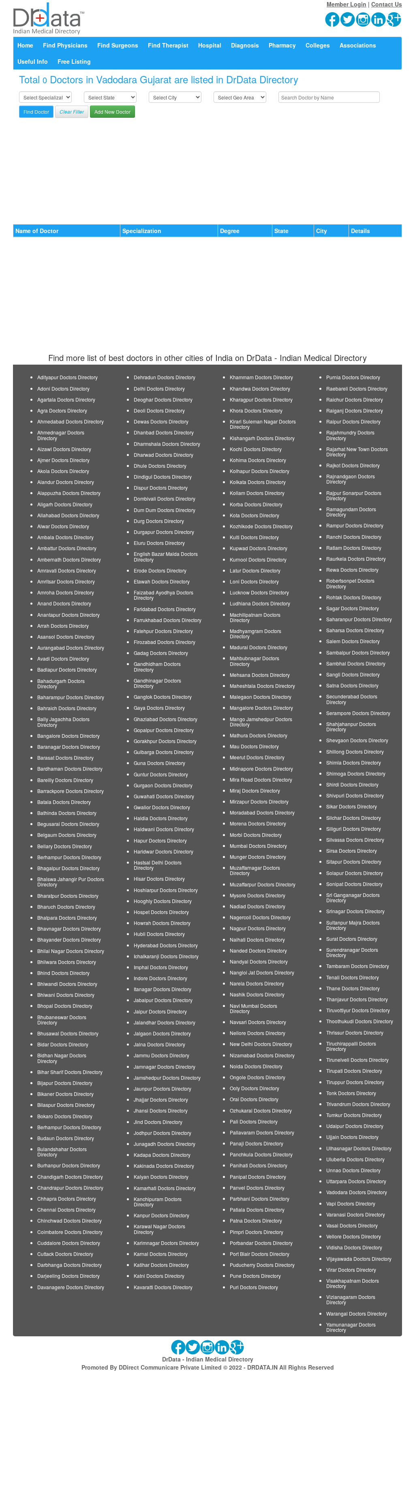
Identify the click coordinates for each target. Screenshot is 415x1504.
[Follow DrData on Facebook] (332, 19)
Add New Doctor (112, 111)
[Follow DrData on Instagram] (363, 19)
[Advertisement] (207, 167)
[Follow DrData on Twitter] (348, 19)
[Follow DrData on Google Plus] (394, 19)
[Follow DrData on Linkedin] (379, 19)
